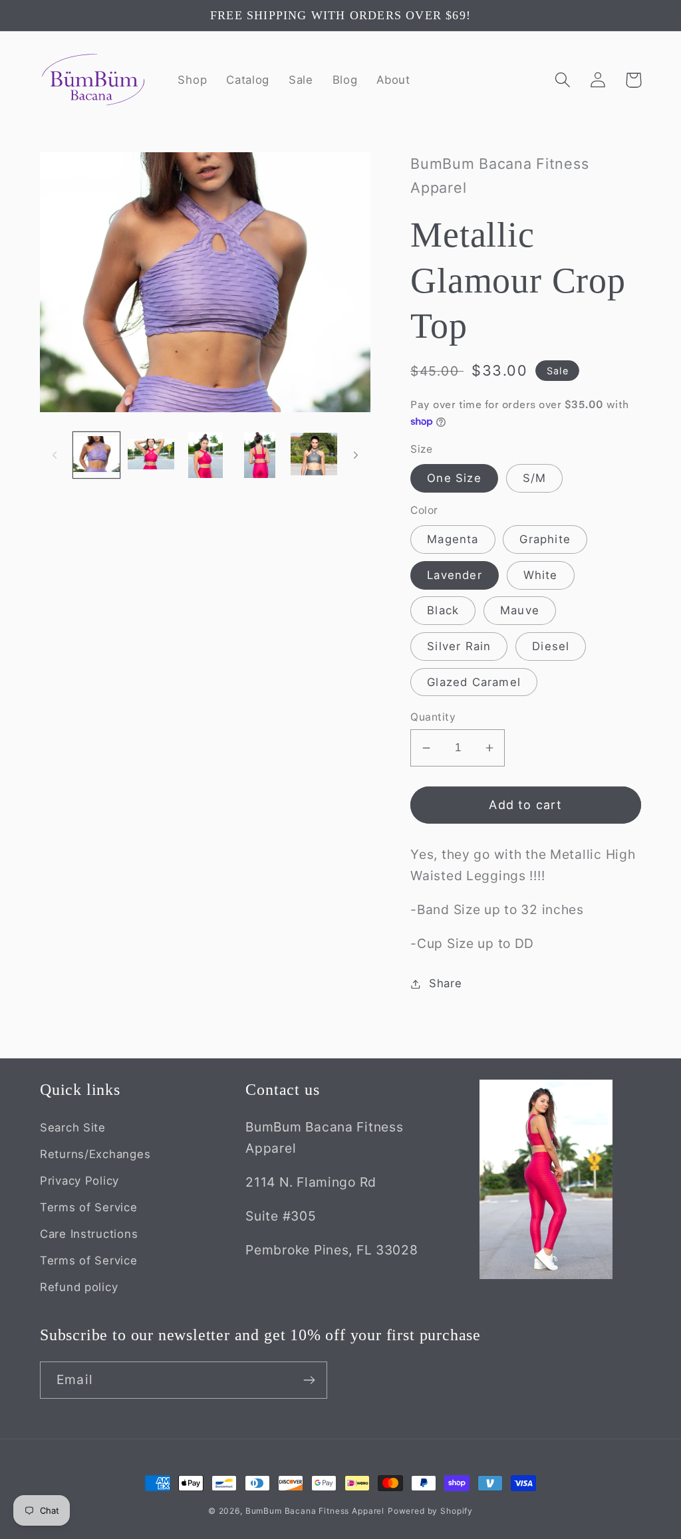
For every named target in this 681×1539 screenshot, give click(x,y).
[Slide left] (54, 455)
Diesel (550, 646)
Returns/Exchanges (95, 1154)
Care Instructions (89, 1234)
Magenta (452, 539)
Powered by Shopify (430, 1511)
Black (443, 610)
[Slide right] (355, 455)
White (540, 575)
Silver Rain (459, 646)
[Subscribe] (309, 1380)
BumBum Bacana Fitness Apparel (314, 1511)
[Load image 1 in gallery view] (96, 455)
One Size (454, 478)
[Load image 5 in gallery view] (314, 455)
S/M (535, 478)
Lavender (454, 575)
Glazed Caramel (474, 682)
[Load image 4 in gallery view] (259, 455)
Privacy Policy (79, 1180)
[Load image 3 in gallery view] (205, 455)
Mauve (519, 610)
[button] (563, 80)
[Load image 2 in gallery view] (151, 455)
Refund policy (79, 1287)
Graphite (545, 539)
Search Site (73, 1127)
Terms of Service (89, 1207)
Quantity (433, 717)
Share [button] (445, 983)
